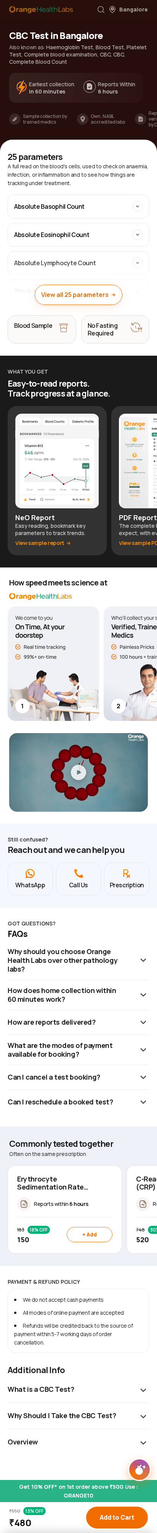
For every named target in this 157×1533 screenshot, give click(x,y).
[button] (101, 9)
